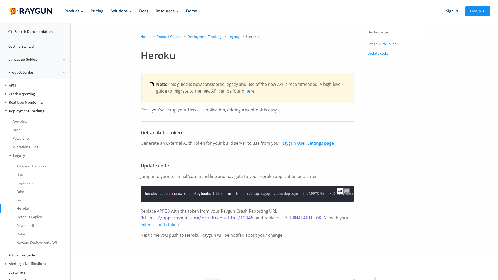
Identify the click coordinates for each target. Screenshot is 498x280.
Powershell (25, 225)
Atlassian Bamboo (31, 166)
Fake (20, 191)
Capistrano (25, 182)
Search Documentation (34, 31)
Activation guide (21, 255)
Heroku (23, 208)
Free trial (478, 11)
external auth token (160, 224)
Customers (16, 272)
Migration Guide (25, 146)
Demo (191, 11)
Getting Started (21, 46)
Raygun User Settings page (307, 143)
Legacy (234, 36)
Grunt (21, 200)
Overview (19, 121)
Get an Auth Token (381, 43)
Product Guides (169, 36)
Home (145, 36)
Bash (16, 129)
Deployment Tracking (205, 36)
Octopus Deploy (29, 216)
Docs (143, 11)
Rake (21, 234)
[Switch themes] (340, 191)
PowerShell (21, 138)
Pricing (97, 11)
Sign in (452, 11)
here (249, 91)
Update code (377, 53)
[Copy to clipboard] (346, 191)
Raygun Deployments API (37, 242)
